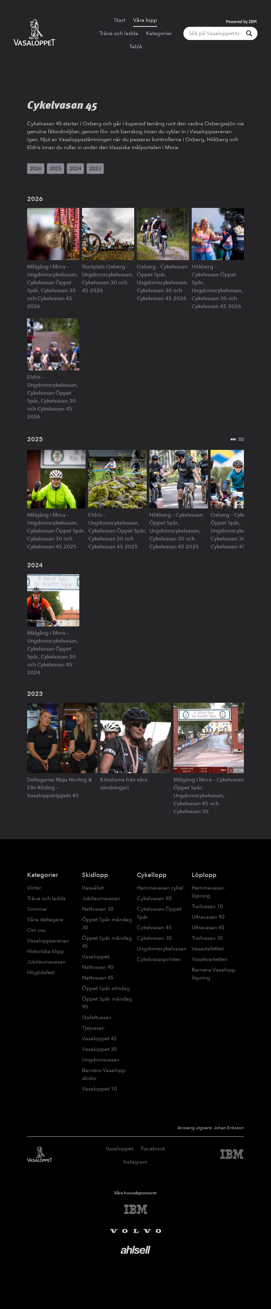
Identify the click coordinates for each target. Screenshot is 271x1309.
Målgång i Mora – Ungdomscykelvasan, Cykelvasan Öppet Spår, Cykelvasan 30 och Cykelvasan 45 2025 (56, 531)
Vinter (34, 888)
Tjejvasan (93, 1028)
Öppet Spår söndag (106, 988)
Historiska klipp (45, 951)
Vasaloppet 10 (99, 1089)
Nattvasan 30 (97, 909)
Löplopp (204, 875)
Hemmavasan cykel (160, 888)
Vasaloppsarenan (48, 940)
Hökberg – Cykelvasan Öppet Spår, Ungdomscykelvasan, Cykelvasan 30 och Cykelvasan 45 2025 (176, 531)
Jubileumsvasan (46, 962)
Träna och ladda (118, 33)
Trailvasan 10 (207, 906)
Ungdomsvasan (100, 1059)
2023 (95, 168)
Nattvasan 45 (97, 977)
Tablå (135, 46)
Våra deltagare (45, 919)
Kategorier (159, 33)
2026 (36, 168)
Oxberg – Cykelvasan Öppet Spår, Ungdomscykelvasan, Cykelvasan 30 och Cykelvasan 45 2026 (162, 282)
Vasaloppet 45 (99, 1038)
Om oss (36, 930)
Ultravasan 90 (208, 917)
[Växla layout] (237, 439)
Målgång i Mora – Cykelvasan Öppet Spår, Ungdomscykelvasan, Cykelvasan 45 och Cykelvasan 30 (209, 795)
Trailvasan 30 (207, 938)
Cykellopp (152, 875)
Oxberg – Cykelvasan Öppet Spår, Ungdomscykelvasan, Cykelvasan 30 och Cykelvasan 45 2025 (236, 531)
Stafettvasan (96, 1017)
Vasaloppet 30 (99, 1049)
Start (119, 20)
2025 (55, 168)
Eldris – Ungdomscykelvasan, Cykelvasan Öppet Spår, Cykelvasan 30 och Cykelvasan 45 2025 (117, 531)
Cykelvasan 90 (154, 898)
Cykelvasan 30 (154, 938)
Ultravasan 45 (208, 927)
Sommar (37, 909)
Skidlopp (95, 875)
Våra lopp (145, 20)
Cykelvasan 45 (154, 927)
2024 (75, 168)
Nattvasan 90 (97, 967)
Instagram (135, 1162)
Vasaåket (93, 888)
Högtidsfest (41, 972)
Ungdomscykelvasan (161, 948)
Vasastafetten (208, 948)
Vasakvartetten (209, 959)
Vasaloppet (95, 956)
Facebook (153, 1148)
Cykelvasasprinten (159, 959)
